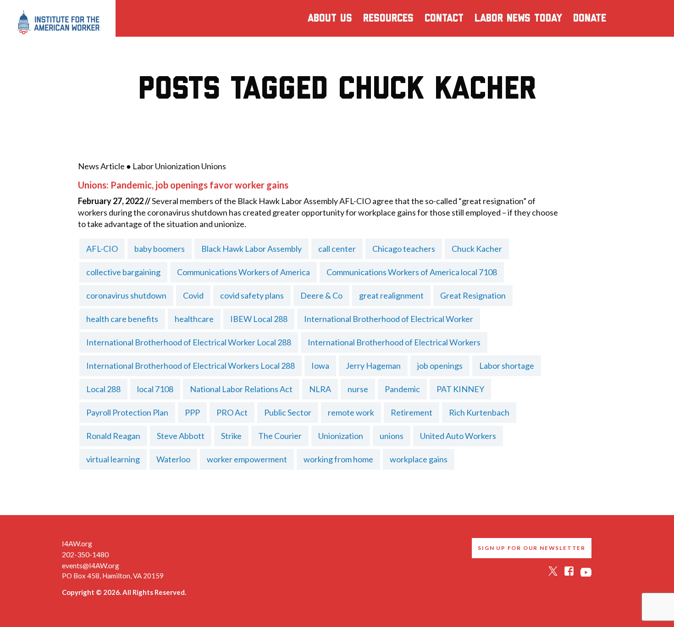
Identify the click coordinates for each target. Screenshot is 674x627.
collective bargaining (123, 272)
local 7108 (155, 389)
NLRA (320, 389)
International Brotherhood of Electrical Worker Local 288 (188, 342)
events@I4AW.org (90, 565)
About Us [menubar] (330, 18)
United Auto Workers (458, 436)
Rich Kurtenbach (479, 412)
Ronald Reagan (113, 436)
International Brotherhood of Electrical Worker (388, 319)
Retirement (411, 412)
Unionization (340, 436)
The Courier (280, 436)
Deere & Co (321, 295)
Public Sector (287, 412)
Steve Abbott (180, 436)
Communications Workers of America (243, 272)
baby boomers (159, 249)
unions (391, 436)
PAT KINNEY (460, 389)
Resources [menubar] (388, 18)
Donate (589, 18)
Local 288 (103, 389)
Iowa (320, 366)
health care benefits (122, 319)
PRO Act (232, 412)
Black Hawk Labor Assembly (251, 249)
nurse (358, 389)
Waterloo (173, 459)
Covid (193, 295)
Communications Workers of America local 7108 (411, 272)
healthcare (194, 319)
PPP (192, 412)
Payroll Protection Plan (127, 412)
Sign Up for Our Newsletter (532, 547)
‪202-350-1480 (85, 554)
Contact (444, 18)
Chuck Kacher (477, 249)
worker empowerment (247, 459)
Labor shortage (506, 366)
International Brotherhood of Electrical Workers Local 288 (190, 366)
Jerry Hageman (373, 366)
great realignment (391, 295)
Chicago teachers (403, 249)
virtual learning (113, 459)
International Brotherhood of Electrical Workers (394, 342)
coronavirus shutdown (126, 295)
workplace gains (418, 459)
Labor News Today (518, 18)
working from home (338, 459)
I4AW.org (77, 543)
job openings (440, 366)
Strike (231, 436)
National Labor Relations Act (241, 389)
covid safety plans (252, 295)
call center (337, 249)
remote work (351, 412)
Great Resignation (473, 295)
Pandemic (402, 389)
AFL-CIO (102, 249)
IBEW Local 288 (258, 319)
